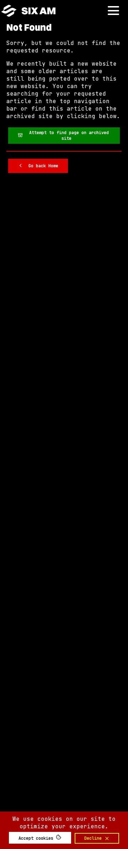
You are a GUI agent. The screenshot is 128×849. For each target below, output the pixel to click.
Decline (94, 838)
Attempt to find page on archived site (66, 135)
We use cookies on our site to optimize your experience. (64, 822)
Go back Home (40, 166)
